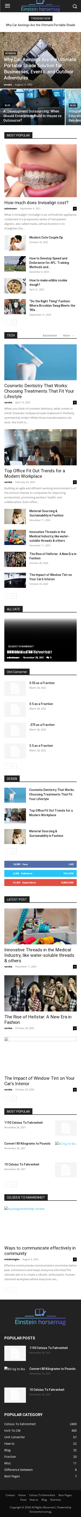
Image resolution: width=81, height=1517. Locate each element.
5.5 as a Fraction (41, 745)
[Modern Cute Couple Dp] (15, 243)
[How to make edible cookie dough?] (15, 285)
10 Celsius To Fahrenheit (21, 1164)
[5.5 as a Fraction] (15, 751)
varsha (8, 402)
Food (23, 1500)
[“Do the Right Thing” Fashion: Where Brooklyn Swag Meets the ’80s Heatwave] (15, 306)
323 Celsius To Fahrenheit (29, 652)
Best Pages (65, 1495)
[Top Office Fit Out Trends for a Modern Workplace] (40, 447)
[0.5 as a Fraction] (15, 709)
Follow (69, 873)
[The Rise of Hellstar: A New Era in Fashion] (15, 559)
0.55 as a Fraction (42, 683)
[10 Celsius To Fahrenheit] (66, 1169)
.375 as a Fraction (42, 725)
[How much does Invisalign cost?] (40, 170)
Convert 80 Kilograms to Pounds (27, 1143)
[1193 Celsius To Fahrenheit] (66, 1128)
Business (10, 53)
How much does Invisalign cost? (36, 202)
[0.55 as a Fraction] (15, 688)
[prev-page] (7, 322)
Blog (7, 105)
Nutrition (55, 1500)
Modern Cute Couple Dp (46, 237)
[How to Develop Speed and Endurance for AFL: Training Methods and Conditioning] (15, 263)
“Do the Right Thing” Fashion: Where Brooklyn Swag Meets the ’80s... (52, 305)
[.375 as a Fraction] (15, 730)
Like (71, 864)
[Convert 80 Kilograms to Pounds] (66, 1149)
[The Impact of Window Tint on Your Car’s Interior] (15, 580)
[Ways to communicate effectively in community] (40, 1224)
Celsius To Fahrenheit (21, 646)
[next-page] (14, 322)
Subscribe (67, 882)
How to (34, 1500)
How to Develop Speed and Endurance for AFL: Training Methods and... (49, 263)
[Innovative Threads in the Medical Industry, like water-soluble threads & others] (15, 537)
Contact (10, 1495)
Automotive (50, 335)
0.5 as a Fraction (41, 704)
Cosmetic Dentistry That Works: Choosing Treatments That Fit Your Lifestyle (39, 391)
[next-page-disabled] (14, 1290)
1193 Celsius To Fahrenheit (23, 1122)
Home (22, 1495)
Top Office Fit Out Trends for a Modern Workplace (34, 473)
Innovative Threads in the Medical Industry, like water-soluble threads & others (49, 536)
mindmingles (11, 1259)
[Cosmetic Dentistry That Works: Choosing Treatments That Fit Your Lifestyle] (40, 362)
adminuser (10, 208)
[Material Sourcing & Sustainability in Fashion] (15, 516)
